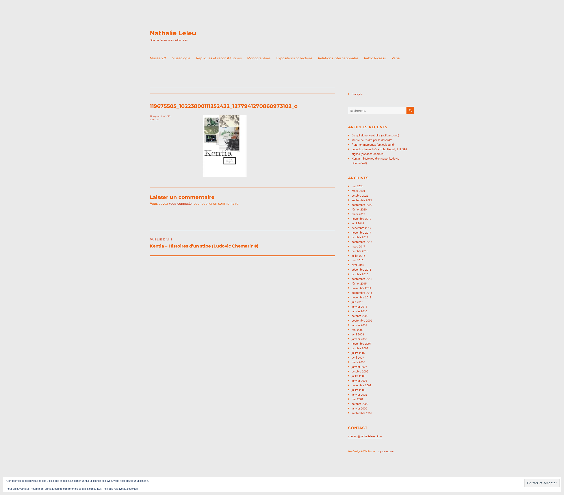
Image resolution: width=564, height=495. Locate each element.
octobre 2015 (360, 274)
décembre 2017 (361, 228)
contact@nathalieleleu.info (365, 436)
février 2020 (359, 209)
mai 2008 (357, 330)
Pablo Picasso (375, 58)
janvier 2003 (359, 380)
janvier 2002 (359, 394)
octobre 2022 (360, 195)
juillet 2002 (358, 390)
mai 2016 (357, 260)
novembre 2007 (361, 343)
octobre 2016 (360, 251)
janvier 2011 (359, 306)
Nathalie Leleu (173, 33)
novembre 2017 (361, 232)
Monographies (259, 58)
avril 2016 (358, 265)
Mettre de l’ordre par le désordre (372, 140)
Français (357, 94)
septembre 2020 (362, 205)
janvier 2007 (359, 367)
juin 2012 (357, 302)
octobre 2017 (360, 237)
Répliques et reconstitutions (219, 58)
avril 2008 (358, 334)
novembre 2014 (361, 288)
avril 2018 (358, 223)
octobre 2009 (360, 316)
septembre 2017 (362, 242)
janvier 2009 (359, 325)
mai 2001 (357, 399)
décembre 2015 (361, 269)
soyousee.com (385, 451)
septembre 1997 (362, 413)
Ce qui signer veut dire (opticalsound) (375, 135)
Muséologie (181, 58)
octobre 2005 (360, 371)
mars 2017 (358, 246)
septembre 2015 (362, 279)
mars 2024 (358, 191)
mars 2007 (358, 362)
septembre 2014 (362, 292)
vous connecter (181, 203)
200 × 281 (154, 119)
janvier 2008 (359, 339)
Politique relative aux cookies (120, 488)
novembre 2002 (361, 385)
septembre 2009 (362, 320)
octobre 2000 (360, 404)
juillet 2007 (358, 353)
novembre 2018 (361, 218)
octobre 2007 (360, 348)
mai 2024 (357, 186)
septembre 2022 (362, 200)
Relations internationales (338, 58)
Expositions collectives (294, 58)
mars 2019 (358, 214)
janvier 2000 (359, 408)
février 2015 (359, 283)
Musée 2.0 (158, 58)
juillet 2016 (358, 255)
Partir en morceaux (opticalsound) (373, 144)
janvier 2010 (359, 311)
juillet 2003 (358, 376)
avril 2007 (358, 357)
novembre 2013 (361, 297)
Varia (396, 58)
